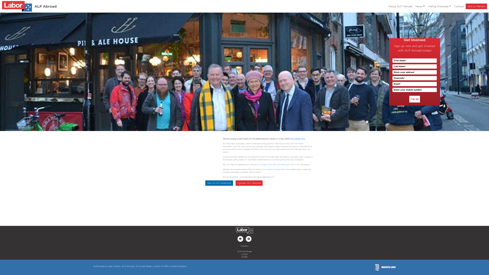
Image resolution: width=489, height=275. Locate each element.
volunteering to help (285, 164)
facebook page (273, 169)
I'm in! (415, 99)
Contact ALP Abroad (249, 183)
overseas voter (265, 164)
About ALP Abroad (400, 6)
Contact (459, 6)
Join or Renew (476, 6)
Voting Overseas (438, 6)
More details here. (297, 139)
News (419, 6)
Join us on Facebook (219, 183)
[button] (36, 72)
